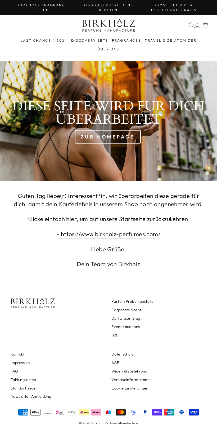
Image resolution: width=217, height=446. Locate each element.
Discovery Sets (89, 40)
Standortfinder (24, 388)
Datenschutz (122, 354)
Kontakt (17, 354)
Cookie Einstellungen (129, 388)
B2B (115, 335)
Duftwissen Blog (125, 318)
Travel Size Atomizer (170, 40)
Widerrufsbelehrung (129, 371)
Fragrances (126, 40)
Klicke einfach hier (52, 219)
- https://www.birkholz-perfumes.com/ (108, 234)
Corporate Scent (126, 310)
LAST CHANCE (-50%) (44, 40)
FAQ (14, 371)
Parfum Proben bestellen (133, 301)
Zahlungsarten (23, 379)
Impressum (20, 362)
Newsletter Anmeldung (31, 396)
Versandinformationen (131, 379)
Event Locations (125, 326)
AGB (115, 362)
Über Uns (108, 49)
